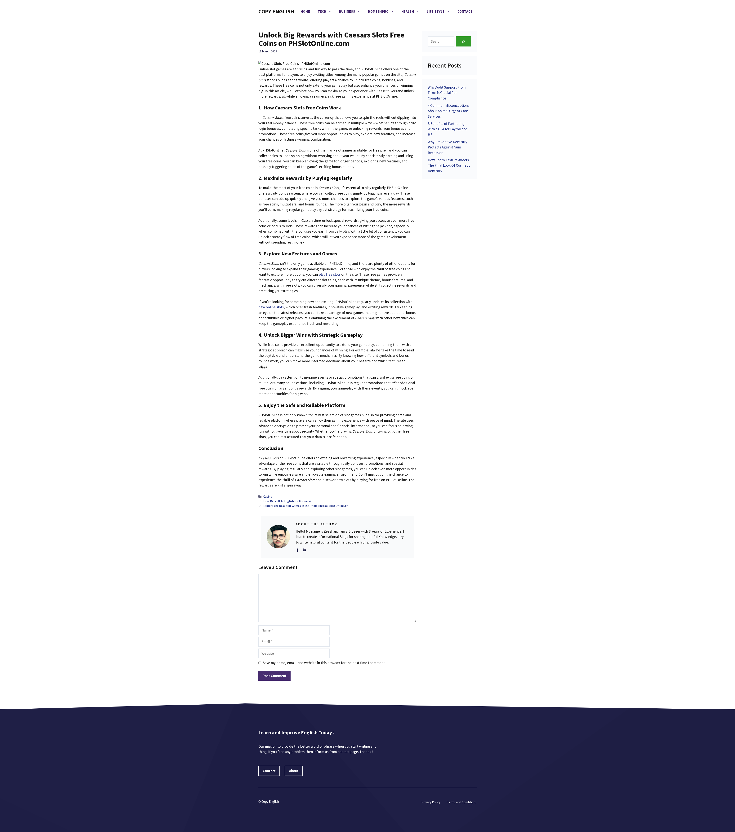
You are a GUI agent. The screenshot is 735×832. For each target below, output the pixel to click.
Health (408, 11)
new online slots (271, 307)
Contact (465, 11)
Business (347, 11)
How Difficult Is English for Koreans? (287, 501)
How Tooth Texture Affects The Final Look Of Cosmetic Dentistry (449, 165)
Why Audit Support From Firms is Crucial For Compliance (447, 92)
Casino (267, 496)
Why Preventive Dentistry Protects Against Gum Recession (447, 147)
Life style (436, 11)
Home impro (378, 11)
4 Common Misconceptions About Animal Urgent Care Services (448, 111)
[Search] (463, 41)
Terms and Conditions (462, 802)
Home (305, 11)
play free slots (329, 274)
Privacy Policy (430, 802)
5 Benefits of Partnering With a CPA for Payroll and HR (447, 129)
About (294, 770)
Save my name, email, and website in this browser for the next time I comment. (324, 662)
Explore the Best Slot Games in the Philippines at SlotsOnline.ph (305, 506)
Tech (322, 11)
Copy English (276, 11)
